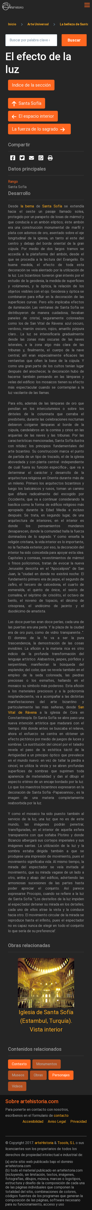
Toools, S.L (66, 1143)
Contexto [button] (19, 1064)
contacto (61, 1115)
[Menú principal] (87, 5)
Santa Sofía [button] (30, 103)
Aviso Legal (57, 1121)
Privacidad (78, 1121)
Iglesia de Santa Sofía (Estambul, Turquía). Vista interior (46, 1021)
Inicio (12, 24)
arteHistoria (44, 1143)
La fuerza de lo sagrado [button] (35, 129)
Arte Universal (38, 24)
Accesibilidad (33, 1121)
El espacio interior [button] (36, 116)
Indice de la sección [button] (31, 85)
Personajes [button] (61, 1075)
